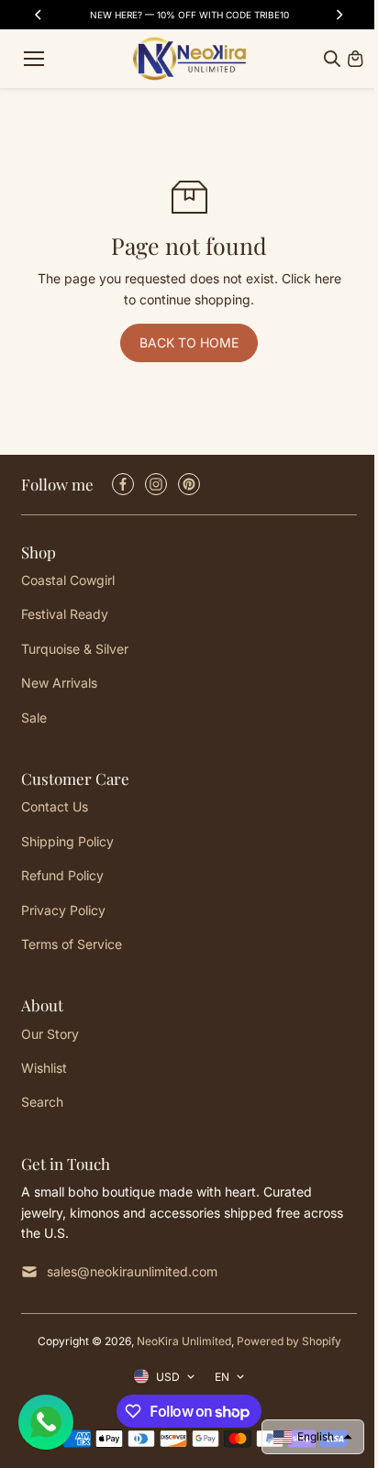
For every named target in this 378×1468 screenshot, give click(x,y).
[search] (332, 59)
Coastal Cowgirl (68, 580)
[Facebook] (123, 484)
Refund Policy (62, 875)
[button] (312, 1436)
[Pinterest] (189, 484)
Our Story (50, 1034)
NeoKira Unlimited (184, 1341)
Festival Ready (64, 614)
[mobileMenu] (34, 59)
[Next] (338, 14)
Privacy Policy (63, 910)
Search (42, 1101)
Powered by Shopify (289, 1341)
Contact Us (54, 806)
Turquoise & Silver (74, 649)
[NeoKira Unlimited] (189, 58)
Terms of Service (71, 944)
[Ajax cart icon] (355, 59)
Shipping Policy (67, 841)
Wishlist (44, 1068)
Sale (34, 717)
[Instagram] (156, 484)
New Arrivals (59, 682)
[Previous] (39, 14)
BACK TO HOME (189, 342)
